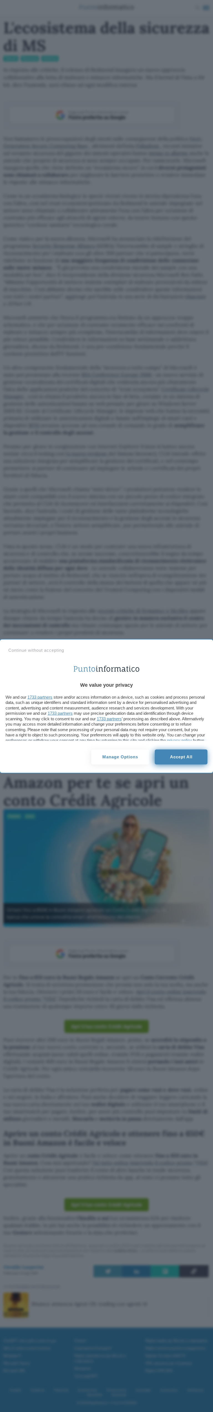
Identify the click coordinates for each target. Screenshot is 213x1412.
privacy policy (179, 740)
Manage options (120, 756)
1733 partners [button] (39, 697)
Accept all (181, 756)
